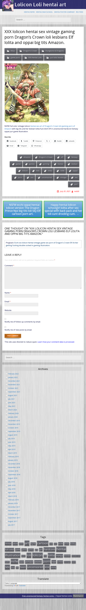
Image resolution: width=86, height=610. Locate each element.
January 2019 (13, 460)
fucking (73, 544)
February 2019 (13, 456)
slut (17, 567)
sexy (13, 567)
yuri (75, 184)
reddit (76, 191)
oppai (75, 170)
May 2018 (11, 489)
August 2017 (12, 521)
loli (29, 555)
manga (59, 555)
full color (9, 549)
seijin (73, 562)
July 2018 (11, 482)
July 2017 (11, 525)
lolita (50, 170)
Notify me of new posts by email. (18, 330)
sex (31, 177)
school (60, 562)
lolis (37, 170)
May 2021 (11, 406)
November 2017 (14, 510)
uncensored (47, 177)
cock (51, 544)
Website (8, 310)
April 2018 (11, 492)
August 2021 (12, 395)
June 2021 (11, 402)
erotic (66, 544)
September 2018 (14, 474)
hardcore (49, 549)
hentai (60, 164)
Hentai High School (44, 12)
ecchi (60, 543)
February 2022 (13, 374)
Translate (22, 585)
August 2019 (12, 435)
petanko (38, 561)
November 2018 (14, 467)
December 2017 (14, 507)
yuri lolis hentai (56, 57)
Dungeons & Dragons (54, 50)
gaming (46, 164)
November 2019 (14, 424)
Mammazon (78, 596)
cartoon (42, 543)
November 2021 (14, 384)
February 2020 (13, 413)
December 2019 (14, 420)
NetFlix (7, 562)
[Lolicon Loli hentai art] (8, 5)
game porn (15, 57)
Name (8, 293)
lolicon (25, 170)
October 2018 (13, 471)
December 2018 (14, 464)
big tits (33, 544)
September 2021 (14, 392)
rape (54, 561)
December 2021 (14, 381)
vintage (63, 177)
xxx (76, 177)
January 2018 (13, 503)
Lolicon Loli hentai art (40, 4)
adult (15, 543)
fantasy (74, 157)
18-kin (8, 543)
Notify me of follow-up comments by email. (23, 322)
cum (55, 544)
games (31, 164)
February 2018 (13, 500)
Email (8, 301)
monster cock (76, 556)
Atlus (13, 50)
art (27, 543)
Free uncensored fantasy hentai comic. (38, 596)
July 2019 (11, 438)
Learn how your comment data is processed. (56, 342)
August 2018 (12, 478)
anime (21, 544)
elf (62, 157)
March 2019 (12, 453)
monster (67, 556)
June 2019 (11, 442)
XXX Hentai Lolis (35, 57)
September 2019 (14, 431)
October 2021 (13, 388)
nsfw (62, 170)
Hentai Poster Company (64, 12)
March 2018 (12, 496)
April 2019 (11, 449)
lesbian (74, 164)
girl (40, 549)
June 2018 (11, 485)
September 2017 (14, 518)
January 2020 (13, 417)
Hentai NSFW (29, 12)
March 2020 (12, 410)
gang (36, 550)
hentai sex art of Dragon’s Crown (44, 126)
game (18, 164)
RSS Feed (79, 12)
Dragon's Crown (30, 50)
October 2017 (13, 514)
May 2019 (11, 446)
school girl (67, 562)
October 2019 (13, 428)
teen (23, 567)
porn (20, 177)
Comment (9, 265)
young (53, 567)
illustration (12, 555)
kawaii (23, 556)
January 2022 (13, 377)
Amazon (26, 157)
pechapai (29, 562)
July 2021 (11, 399)
